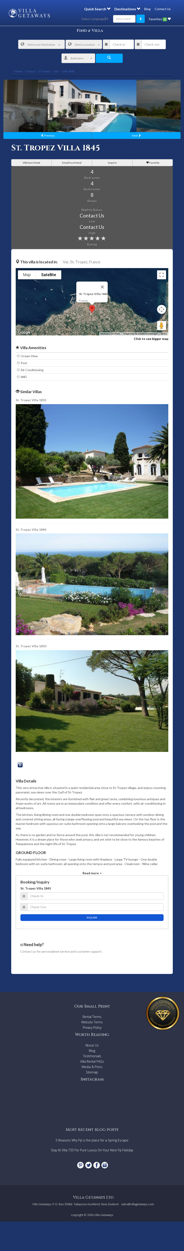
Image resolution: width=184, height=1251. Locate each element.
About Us (92, 1045)
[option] (92, 106)
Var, (66, 262)
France (94, 262)
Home (18, 71)
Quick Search (95, 9)
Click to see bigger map (151, 339)
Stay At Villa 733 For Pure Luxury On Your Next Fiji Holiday (92, 1150)
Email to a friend (71, 162)
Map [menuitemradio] (27, 274)
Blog (147, 9)
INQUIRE (92, 917)
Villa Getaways (103, 1215)
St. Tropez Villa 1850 (31, 646)
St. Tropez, (79, 262)
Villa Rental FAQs (92, 1061)
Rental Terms (92, 1017)
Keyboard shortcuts (110, 334)
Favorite (154, 162)
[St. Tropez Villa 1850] (92, 700)
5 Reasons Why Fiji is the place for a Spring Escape (92, 1140)
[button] (92, 309)
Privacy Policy (92, 1027)
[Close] (102, 287)
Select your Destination (41, 44)
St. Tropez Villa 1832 (31, 400)
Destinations (125, 9)
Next (135, 135)
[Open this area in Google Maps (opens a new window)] (24, 332)
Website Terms (92, 1022)
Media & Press (92, 1067)
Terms (163, 334)
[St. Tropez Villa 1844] (92, 583)
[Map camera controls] (161, 309)
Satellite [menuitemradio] (48, 274)
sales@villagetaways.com (137, 1204)
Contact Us (163, 9)
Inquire (112, 162)
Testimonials (92, 1056)
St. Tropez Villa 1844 (31, 529)
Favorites (157, 19)
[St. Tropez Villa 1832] (92, 460)
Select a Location (84, 44)
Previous (49, 135)
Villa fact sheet (31, 162)
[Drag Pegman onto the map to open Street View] (161, 325)
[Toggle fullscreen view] (161, 274)
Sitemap (92, 1072)
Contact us (28, 951)
